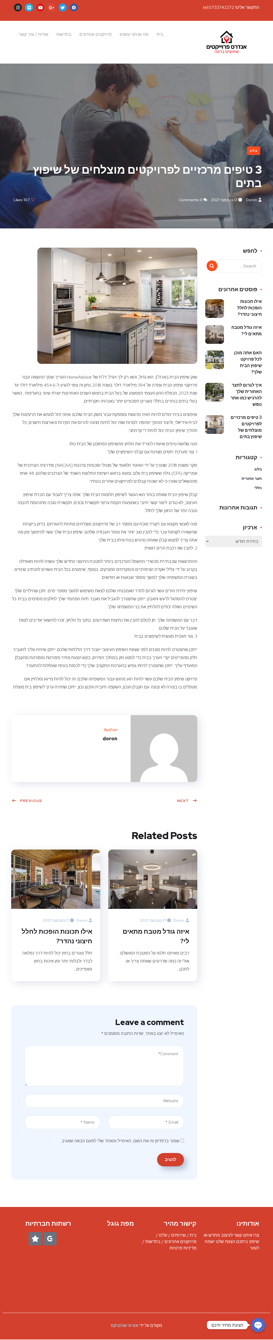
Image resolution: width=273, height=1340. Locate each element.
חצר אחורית (252, 478)
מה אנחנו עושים (134, 34)
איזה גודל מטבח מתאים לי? (156, 936)
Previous (31, 800)
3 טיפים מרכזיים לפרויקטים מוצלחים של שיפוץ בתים (246, 427)
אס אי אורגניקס (125, 1325)
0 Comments (190, 199)
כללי (258, 487)
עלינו (163, 1235)
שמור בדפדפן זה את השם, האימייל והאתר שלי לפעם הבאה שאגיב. (120, 1141)
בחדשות (63, 34)
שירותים (178, 1235)
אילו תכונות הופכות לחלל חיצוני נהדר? (57, 936)
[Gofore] (50, 1238)
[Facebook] (74, 7)
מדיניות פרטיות (183, 1248)
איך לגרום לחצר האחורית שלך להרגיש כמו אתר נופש (246, 394)
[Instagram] (18, 7)
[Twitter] (63, 7)
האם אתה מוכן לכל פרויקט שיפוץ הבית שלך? (248, 362)
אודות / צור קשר (33, 34)
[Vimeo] (29, 7)
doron (251, 199)
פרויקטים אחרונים (95, 34)
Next (183, 800)
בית (159, 34)
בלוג (254, 151)
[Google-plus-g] (51, 7)
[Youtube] (40, 7)
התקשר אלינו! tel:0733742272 (231, 7)
